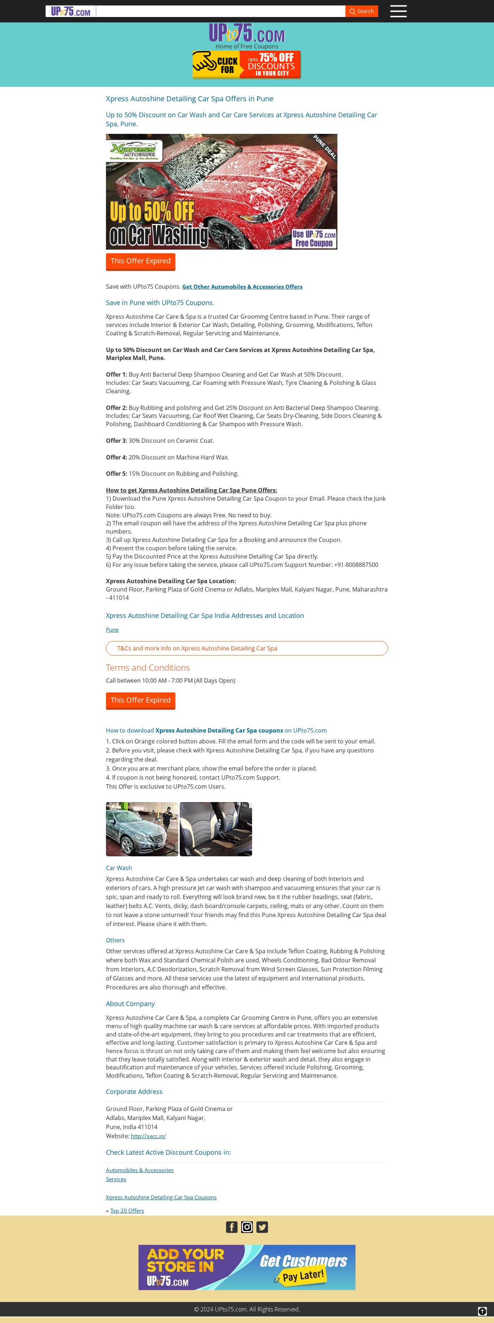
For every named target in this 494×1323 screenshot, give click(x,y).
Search (365, 11)
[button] (247, 648)
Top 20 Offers (127, 1210)
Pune (112, 629)
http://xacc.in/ (148, 1136)
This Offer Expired (141, 261)
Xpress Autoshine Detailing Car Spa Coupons (161, 1197)
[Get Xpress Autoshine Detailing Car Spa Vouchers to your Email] (221, 191)
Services (116, 1179)
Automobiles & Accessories (140, 1170)
